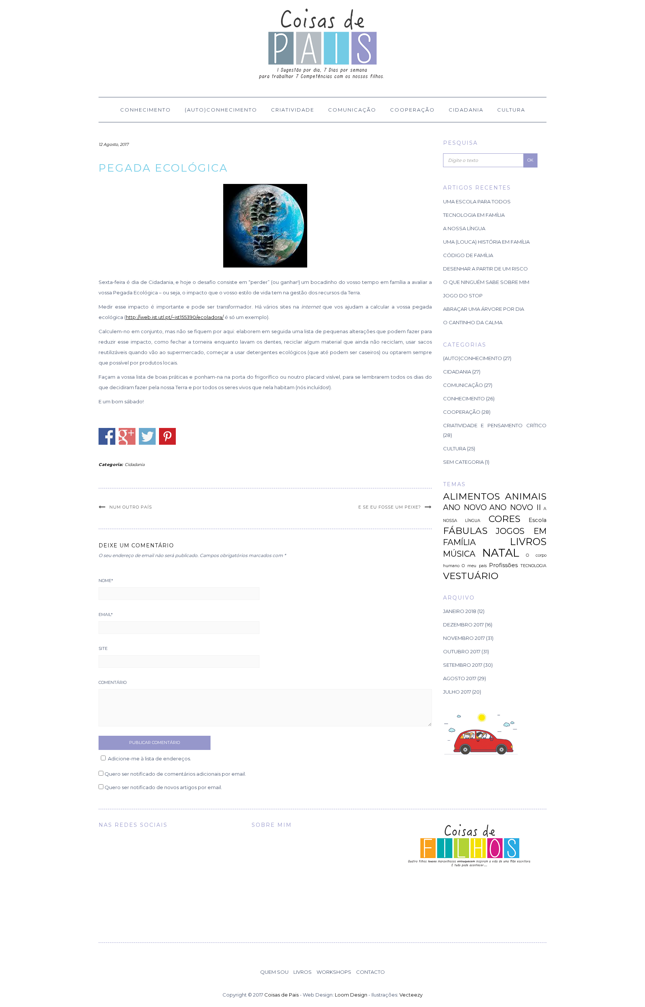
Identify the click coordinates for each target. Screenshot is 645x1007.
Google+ (127, 436)
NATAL (500, 552)
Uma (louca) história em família (486, 242)
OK (530, 160)
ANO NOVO (465, 507)
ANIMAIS (525, 496)
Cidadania (466, 110)
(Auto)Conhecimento (221, 110)
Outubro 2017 (461, 651)
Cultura (511, 110)
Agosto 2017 (459, 678)
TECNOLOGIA (533, 565)
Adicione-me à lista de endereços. (149, 758)
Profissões (503, 565)
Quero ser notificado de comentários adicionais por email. (175, 774)
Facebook (107, 436)
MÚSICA (459, 554)
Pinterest (167, 436)
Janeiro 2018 (459, 611)
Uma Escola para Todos (477, 201)
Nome (106, 580)
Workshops (334, 972)
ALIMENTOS (471, 496)
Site (103, 648)
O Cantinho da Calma (472, 322)
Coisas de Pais (281, 995)
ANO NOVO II (515, 507)
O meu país (474, 565)
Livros (302, 972)
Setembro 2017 (462, 665)
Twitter (147, 436)
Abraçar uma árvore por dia (483, 309)
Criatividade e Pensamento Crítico (495, 425)
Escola (537, 520)
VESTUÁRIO (470, 575)
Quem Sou (274, 972)
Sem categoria (463, 462)
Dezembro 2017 (463, 625)
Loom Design (351, 995)
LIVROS (528, 541)
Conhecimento (145, 110)
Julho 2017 (457, 692)
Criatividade (292, 110)
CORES (504, 518)
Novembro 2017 (464, 638)
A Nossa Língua (464, 228)
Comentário (113, 682)
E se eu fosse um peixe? (389, 507)
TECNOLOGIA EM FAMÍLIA (474, 215)
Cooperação (412, 110)
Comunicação (352, 110)
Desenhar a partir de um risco (485, 269)
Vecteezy (411, 995)
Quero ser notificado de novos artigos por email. (163, 787)
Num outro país (130, 507)
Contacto (370, 972)
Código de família (468, 255)
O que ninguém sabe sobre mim (486, 282)
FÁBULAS (465, 530)
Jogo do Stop (463, 295)
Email (106, 614)
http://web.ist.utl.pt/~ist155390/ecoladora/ (175, 317)
